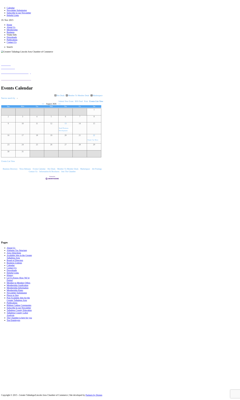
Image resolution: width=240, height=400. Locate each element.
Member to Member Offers (18, 283)
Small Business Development (63, 129)
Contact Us (33, 172)
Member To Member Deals (78, 95)
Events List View (96, 101)
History (10, 275)
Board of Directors (15, 260)
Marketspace (97, 95)
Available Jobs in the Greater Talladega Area (19, 256)
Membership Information (17, 288)
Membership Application (17, 285)
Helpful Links (13, 273)
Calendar (11, 265)
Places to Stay (13, 295)
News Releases (25, 169)
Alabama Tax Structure (17, 250)
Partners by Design (94, 395)
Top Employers (13, 320)
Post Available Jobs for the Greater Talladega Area (18, 299)
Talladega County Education (19, 310)
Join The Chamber (68, 172)
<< (43, 104)
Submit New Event (65, 101)
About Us (11, 248)
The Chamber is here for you (19, 318)
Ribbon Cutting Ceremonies (19, 305)
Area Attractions (14, 253)
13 (66, 124)
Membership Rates (15, 290)
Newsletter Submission (17, 293)
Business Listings (14, 263)
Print (86, 101)
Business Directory (10, 169)
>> (59, 104)
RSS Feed (79, 101)
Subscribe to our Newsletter (19, 308)
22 (94, 135)
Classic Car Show (92, 140)
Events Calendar (39, 169)
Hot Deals (60, 95)
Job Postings (97, 169)
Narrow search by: (8, 98)
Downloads (12, 270)
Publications (12, 303)
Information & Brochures (49, 172)
